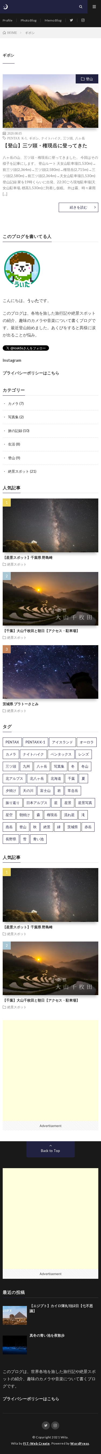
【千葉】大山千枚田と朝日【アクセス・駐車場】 (41, 630)
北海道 (56, 778)
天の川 (28, 790)
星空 (9, 815)
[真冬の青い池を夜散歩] (15, 1345)
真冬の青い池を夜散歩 (47, 1335)
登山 (89, 79)
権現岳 (52, 815)
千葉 (71, 778)
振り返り (13, 802)
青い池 (38, 839)
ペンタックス (61, 754)
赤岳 (88, 827)
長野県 (11, 839)
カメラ (13, 403)
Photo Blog (28, 20)
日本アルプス (36, 802)
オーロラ (87, 742)
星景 (67, 802)
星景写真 (85, 802)
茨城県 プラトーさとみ (21, 704)
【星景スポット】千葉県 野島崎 (28, 557)
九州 (26, 766)
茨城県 (72, 827)
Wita (64, 1437)
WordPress (79, 1443)
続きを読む (78, 207)
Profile (7, 20)
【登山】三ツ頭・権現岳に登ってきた (45, 145)
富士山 (45, 790)
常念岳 (73, 790)
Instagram (12, 360)
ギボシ (34, 138)
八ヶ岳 (80, 138)
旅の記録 (15, 431)
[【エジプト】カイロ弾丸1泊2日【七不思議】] (15, 1315)
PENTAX (12, 742)
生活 (11, 444)
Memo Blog (53, 20)
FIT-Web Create (36, 1443)
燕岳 (9, 827)
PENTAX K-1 (17, 138)
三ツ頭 (68, 138)
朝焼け (24, 815)
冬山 (84, 766)
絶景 (46, 827)
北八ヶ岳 (37, 778)
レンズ (83, 754)
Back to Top (50, 1151)
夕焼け (11, 790)
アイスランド (62, 742)
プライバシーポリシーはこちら (31, 373)
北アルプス (14, 778)
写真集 (13, 417)
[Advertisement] (50, 1070)
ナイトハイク (51, 138)
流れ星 (69, 815)
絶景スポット (18, 471)
